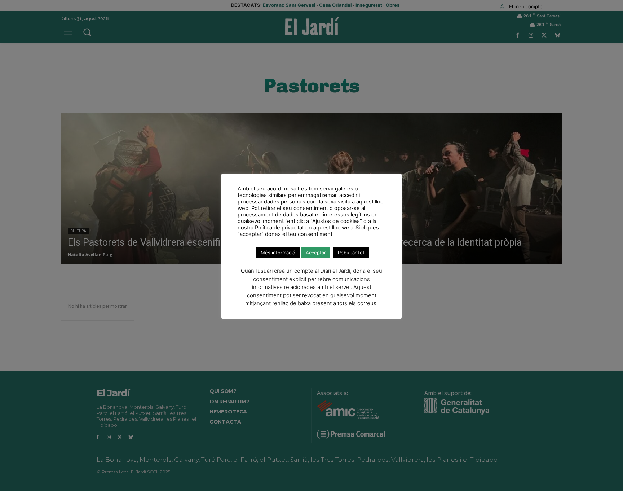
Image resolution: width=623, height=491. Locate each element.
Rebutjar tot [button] (351, 252)
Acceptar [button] (316, 252)
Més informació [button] (278, 252)
